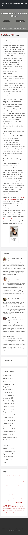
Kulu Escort (6, 440)
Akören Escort (7, 378)
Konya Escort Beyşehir (11, 481)
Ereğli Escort (6, 412)
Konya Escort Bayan (8, 28)
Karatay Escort (7, 434)
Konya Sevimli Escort (9, 336)
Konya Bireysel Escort (14, 278)
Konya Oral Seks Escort (16, 500)
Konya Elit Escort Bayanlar (14, 479)
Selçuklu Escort (7, 448)
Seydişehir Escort (8, 451)
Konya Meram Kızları (15, 498)
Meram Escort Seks (6, 510)
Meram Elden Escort (21, 508)
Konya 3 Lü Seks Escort (20, 477)
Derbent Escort (7, 401)
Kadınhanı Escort (8, 429)
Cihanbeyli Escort (8, 395)
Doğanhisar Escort (8, 406)
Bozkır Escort (7, 389)
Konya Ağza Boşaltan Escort (16, 298)
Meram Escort (7, 443)
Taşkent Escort (7, 454)
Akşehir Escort (7, 381)
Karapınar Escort (8, 431)
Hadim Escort (7, 417)
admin (7, 21)
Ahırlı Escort (6, 375)
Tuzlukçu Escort (7, 456)
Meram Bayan (14, 508)
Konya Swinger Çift (14, 506)
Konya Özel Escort (8, 508)
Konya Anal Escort (6, 479)
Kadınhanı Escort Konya (11, 477)
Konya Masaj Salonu (8, 498)
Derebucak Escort (8, 403)
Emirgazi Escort (7, 409)
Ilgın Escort (6, 426)
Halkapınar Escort (8, 420)
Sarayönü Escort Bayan (20, 510)
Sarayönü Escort (7, 445)
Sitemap (3, 522)
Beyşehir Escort (7, 387)
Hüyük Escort (7, 423)
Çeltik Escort (6, 392)
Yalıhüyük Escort (7, 459)
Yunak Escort (6, 462)
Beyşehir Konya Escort (17, 475)
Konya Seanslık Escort (14, 317)
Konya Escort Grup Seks (20, 481)
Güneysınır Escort (8, 415)
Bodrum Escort (7, 219)
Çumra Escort (7, 398)
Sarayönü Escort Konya (7, 512)
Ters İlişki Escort (14, 512)
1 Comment (23, 300)
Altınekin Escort (7, 384)
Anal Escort (5, 475)
